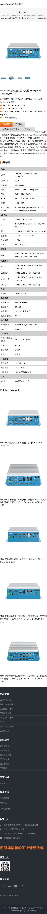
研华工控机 (14, 895)
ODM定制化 (5, 809)
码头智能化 (4, 746)
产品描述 (6, 124)
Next (45, 50)
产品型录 (19, 124)
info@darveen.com (12, 838)
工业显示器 (4, 731)
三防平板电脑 (5, 713)
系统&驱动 (4, 797)
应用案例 (4, 768)
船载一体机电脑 (6, 704)
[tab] (6, 124)
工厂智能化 (4, 759)
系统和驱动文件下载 (11, 129)
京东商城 (4, 783)
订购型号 (28, 129)
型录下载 (4, 803)
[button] (45, 4)
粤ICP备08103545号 (27, 911)
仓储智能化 (4, 750)
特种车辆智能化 (6, 755)
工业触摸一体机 (6, 709)
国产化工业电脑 (6, 726)
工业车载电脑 (5, 700)
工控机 (3, 722)
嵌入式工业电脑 (6, 717)
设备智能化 (4, 764)
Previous (2, 50)
